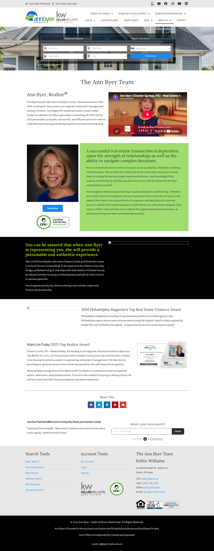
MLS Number (32, 484)
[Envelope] (159, 3)
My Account (87, 461)
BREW (103, 544)
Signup (85, 472)
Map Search (31, 472)
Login (84, 467)
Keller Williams (109, 20)
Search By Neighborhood (169, 14)
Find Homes (150, 56)
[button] (91, 405)
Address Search (33, 478)
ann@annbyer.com (154, 491)
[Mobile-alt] (152, 3)
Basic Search (32, 461)
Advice (88, 20)
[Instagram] (172, 3)
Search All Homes (100, 14)
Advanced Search (73, 38)
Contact (181, 20)
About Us (163, 20)
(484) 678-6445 (150, 478)
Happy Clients (131, 20)
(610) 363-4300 (152, 487)
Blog (147, 20)
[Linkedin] (186, 3)
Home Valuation (140, 38)
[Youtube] (179, 3)
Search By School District (132, 14)
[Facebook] (166, 3)
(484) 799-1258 (150, 483)
